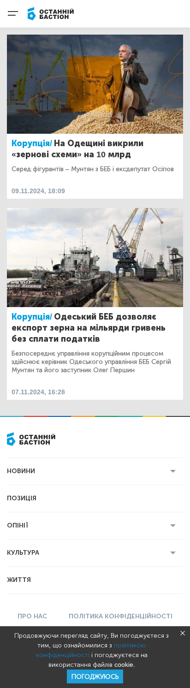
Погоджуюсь (95, 677)
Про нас (32, 616)
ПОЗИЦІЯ (21, 498)
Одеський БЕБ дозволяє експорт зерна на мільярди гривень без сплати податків (89, 328)
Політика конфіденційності (120, 616)
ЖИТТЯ (19, 580)
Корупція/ (32, 143)
